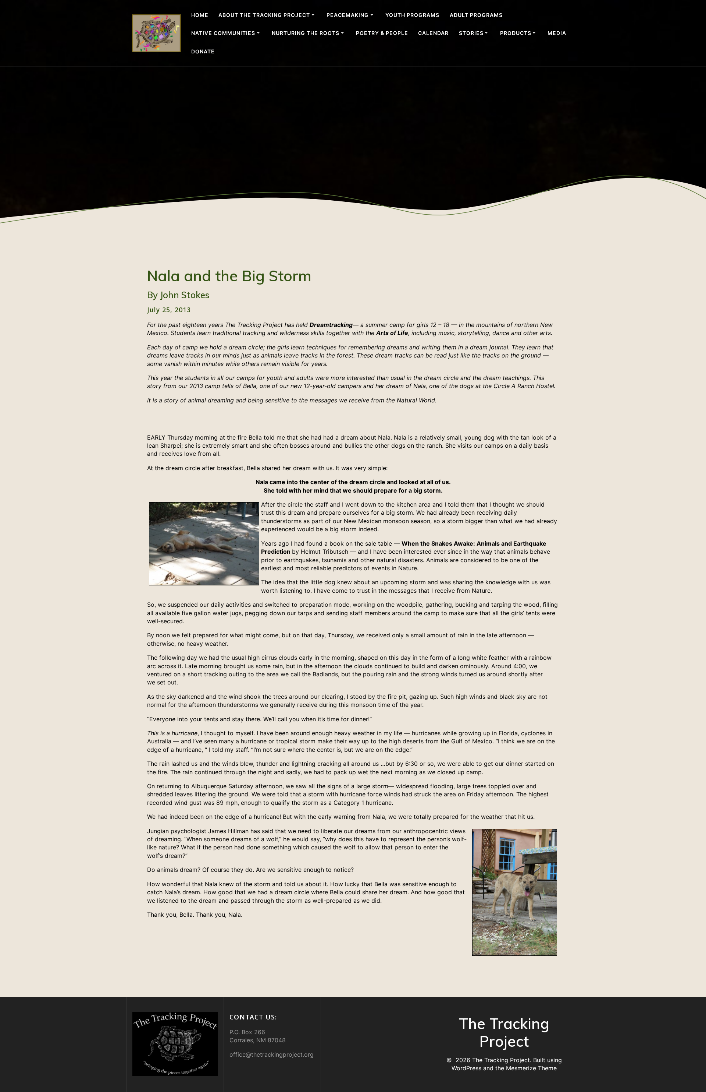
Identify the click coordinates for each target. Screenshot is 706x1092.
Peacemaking (348, 15)
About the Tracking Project (264, 15)
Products (515, 33)
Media (557, 33)
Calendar (433, 33)
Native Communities (223, 33)
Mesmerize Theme (531, 1068)
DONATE (203, 51)
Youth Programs (412, 15)
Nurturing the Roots (305, 33)
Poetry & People (382, 33)
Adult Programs (476, 15)
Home (199, 15)
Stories (471, 33)
